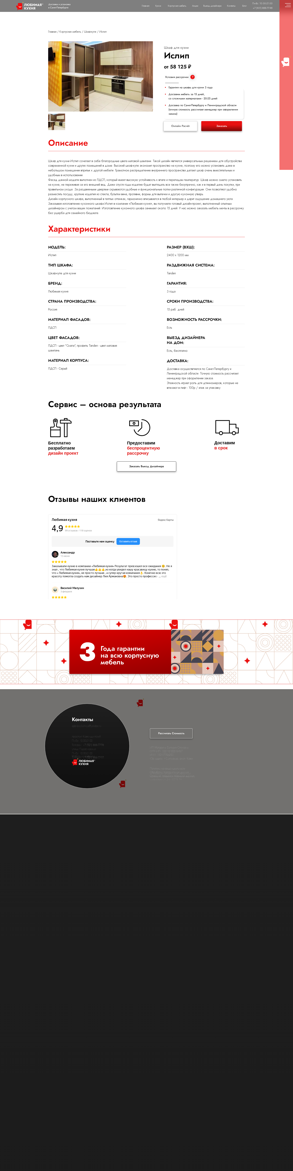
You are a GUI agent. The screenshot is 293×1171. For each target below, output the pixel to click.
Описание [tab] (68, 143)
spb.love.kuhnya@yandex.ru (86, 726)
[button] (221, 126)
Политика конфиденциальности (167, 769)
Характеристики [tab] (79, 228)
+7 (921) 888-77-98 (93, 745)
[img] (56, 122)
